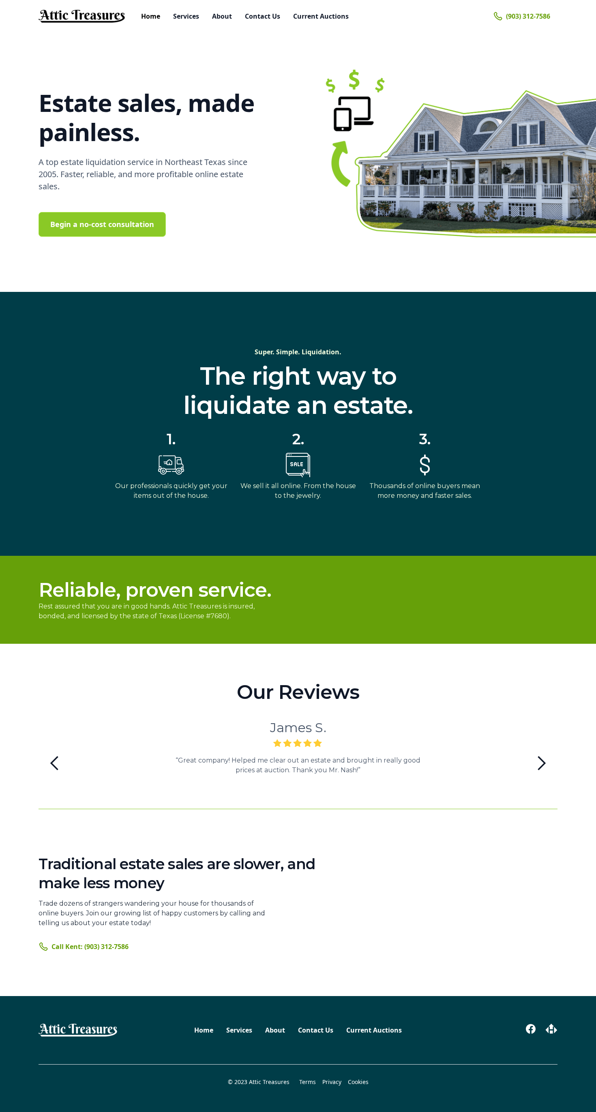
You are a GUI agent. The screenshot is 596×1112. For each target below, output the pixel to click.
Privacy (331, 1082)
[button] (55, 763)
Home (150, 16)
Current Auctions (321, 16)
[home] (82, 16)
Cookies (358, 1082)
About (222, 16)
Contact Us (262, 16)
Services (186, 16)
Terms (307, 1082)
